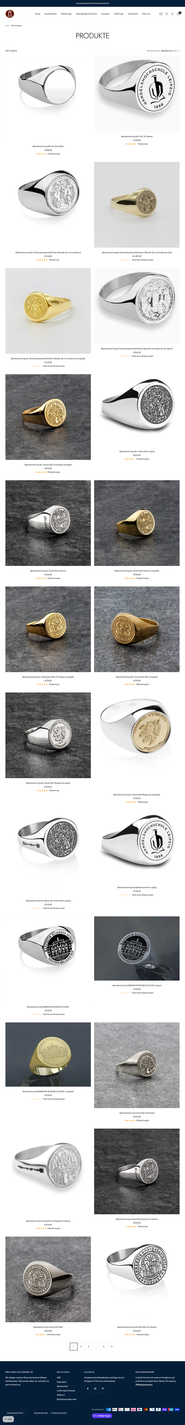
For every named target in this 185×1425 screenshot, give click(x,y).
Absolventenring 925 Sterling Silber (48, 146)
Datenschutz (62, 1386)
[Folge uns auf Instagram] (95, 1388)
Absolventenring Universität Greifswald (136, 1113)
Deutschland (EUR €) (15, 1413)
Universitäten (51, 13)
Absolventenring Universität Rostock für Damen (137, 1219)
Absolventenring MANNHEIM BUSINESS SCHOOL (48, 1007)
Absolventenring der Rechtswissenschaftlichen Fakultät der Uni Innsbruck (48, 252)
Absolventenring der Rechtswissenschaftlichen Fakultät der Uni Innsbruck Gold (137, 252)
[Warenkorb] (178, 13)
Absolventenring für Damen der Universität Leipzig (48, 900)
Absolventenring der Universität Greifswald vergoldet (48, 464)
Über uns (146, 13)
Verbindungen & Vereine (86, 13)
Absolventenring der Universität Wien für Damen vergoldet (48, 677)
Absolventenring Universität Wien (48, 1327)
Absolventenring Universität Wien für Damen (137, 1327)
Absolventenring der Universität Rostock (48, 570)
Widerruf (61, 1395)
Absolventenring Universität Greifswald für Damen (48, 1221)
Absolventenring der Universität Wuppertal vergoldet (136, 794)
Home (37, 13)
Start (7, 25)
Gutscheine (133, 13)
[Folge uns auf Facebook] (88, 1388)
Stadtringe (119, 13)
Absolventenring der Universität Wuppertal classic (48, 783)
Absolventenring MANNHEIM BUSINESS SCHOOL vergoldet (48, 1091)
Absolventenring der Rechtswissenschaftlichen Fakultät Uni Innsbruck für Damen (137, 348)
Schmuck (105, 13)
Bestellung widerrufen (67, 1399)
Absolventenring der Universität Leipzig (137, 451)
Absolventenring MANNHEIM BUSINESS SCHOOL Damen (136, 985)
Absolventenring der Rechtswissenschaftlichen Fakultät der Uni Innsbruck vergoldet (48, 358)
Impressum (62, 1382)
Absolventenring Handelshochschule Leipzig (136, 887)
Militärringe (66, 13)
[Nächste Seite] (111, 1346)
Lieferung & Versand (66, 1390)
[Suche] (166, 14)
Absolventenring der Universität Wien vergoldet (137, 677)
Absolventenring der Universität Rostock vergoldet (136, 570)
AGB (59, 1377)
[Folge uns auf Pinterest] (102, 1388)
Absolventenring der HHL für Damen (137, 136)
